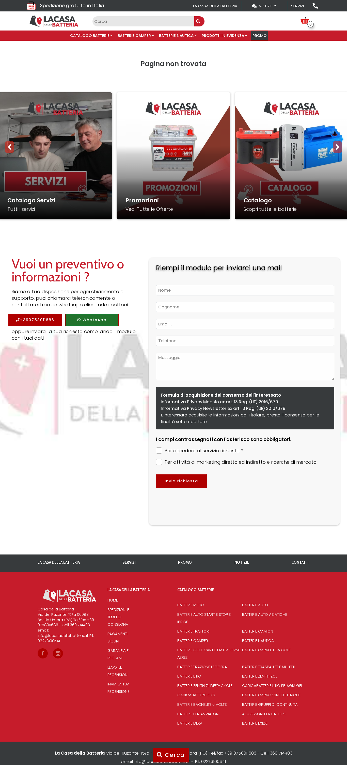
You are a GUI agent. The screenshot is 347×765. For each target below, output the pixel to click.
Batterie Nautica (176, 35)
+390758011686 (37, 319)
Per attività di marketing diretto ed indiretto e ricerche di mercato (240, 462)
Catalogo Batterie (89, 35)
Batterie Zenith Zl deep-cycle (204, 685)
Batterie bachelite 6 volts (202, 704)
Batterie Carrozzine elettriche (271, 695)
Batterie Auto (255, 605)
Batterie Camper (134, 35)
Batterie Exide (254, 723)
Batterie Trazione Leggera (202, 666)
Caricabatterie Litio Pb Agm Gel (272, 685)
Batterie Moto (190, 605)
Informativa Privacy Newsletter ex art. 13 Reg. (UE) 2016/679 (223, 408)
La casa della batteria (215, 6)
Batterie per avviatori (198, 713)
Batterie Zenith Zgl (259, 676)
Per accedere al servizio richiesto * (204, 450)
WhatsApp (94, 319)
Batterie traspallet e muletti (268, 666)
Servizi (297, 6)
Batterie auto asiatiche (264, 614)
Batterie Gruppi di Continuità (269, 704)
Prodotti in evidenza (223, 35)
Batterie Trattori (193, 631)
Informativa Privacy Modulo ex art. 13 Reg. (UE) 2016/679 (219, 402)
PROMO (259, 35)
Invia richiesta (181, 481)
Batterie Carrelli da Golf (266, 650)
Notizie (241, 562)
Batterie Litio (189, 676)
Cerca (174, 755)
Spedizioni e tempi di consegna (118, 617)
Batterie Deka (189, 723)
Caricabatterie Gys (196, 695)
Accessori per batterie (264, 713)
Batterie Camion (257, 631)
